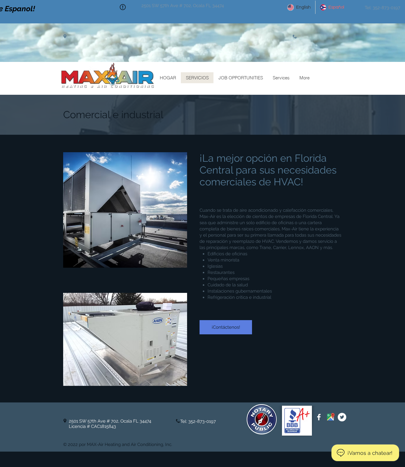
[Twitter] (342, 417)
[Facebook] (319, 417)
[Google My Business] (330, 417)
